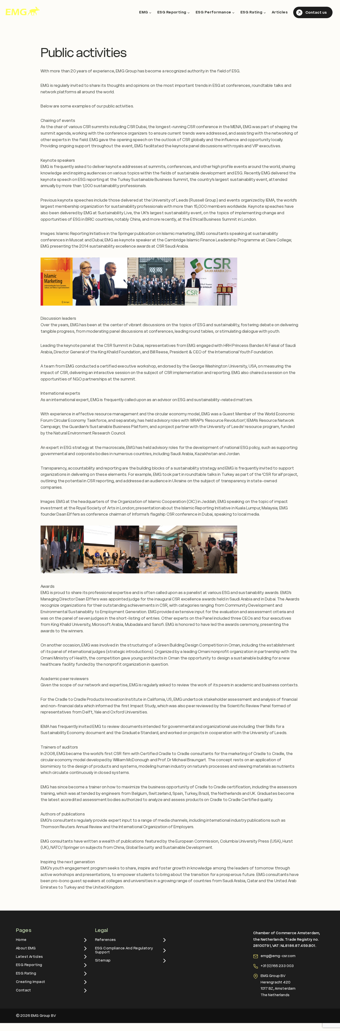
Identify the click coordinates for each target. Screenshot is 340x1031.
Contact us (316, 12)
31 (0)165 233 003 (278, 966)
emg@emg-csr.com (278, 956)
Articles (280, 12)
